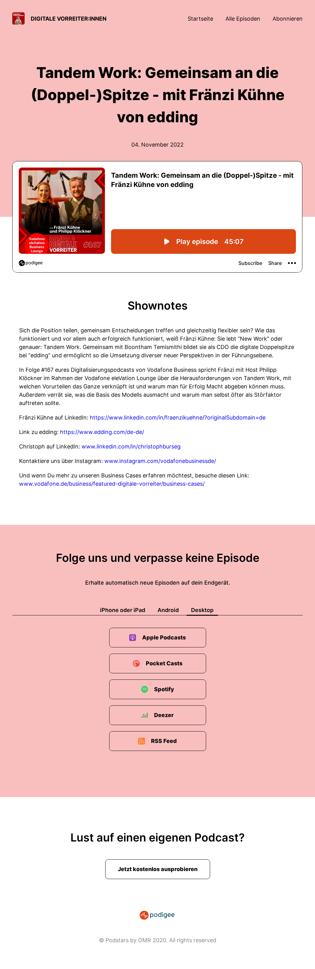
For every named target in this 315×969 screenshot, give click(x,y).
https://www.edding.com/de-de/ (102, 432)
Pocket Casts (164, 663)
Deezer (164, 715)
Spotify (164, 689)
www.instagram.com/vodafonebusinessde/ (160, 461)
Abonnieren (288, 18)
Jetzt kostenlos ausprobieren (157, 869)
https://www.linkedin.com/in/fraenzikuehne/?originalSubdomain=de (177, 417)
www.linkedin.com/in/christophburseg (131, 446)
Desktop (202, 610)
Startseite (200, 18)
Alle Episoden (242, 18)
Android (168, 610)
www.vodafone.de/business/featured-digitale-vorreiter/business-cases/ (112, 483)
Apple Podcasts (164, 637)
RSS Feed (164, 741)
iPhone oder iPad (122, 610)
